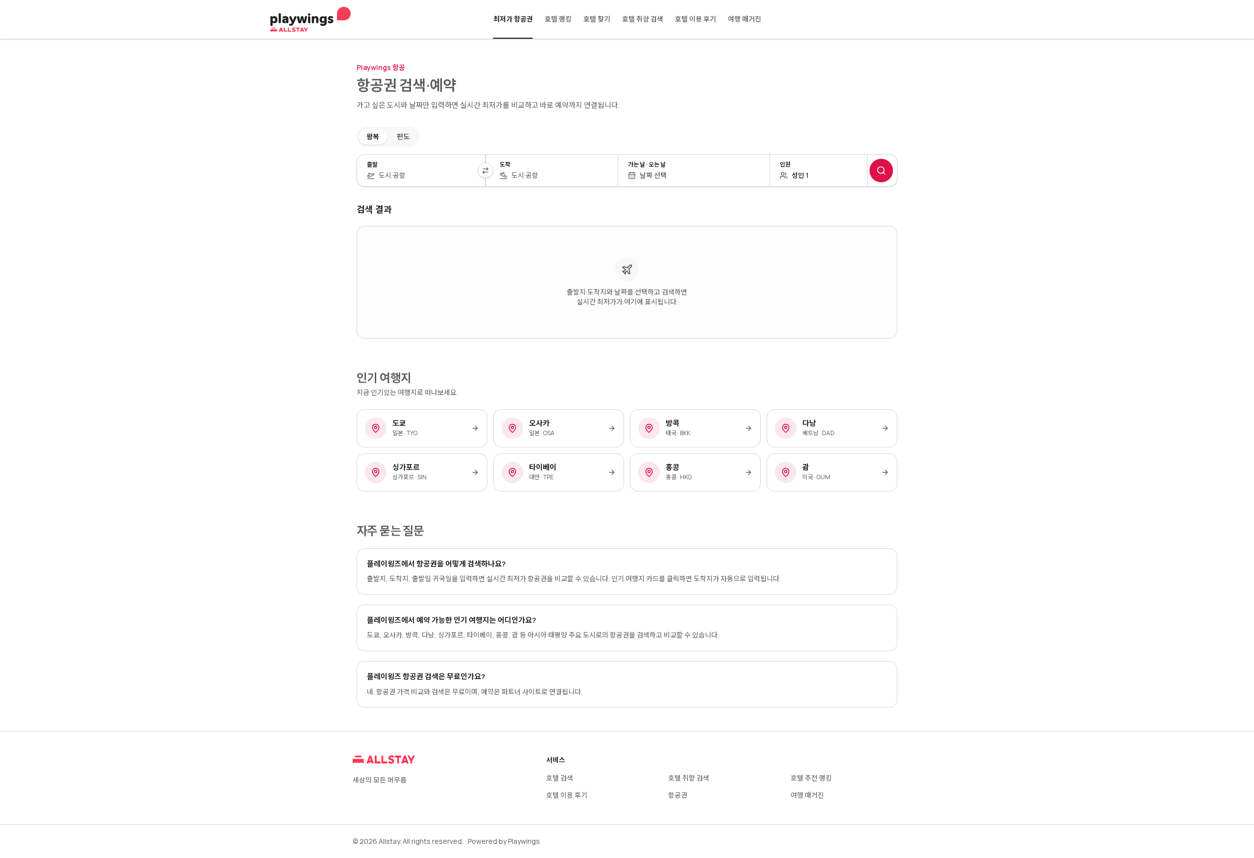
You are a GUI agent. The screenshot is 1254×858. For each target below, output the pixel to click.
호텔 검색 (559, 778)
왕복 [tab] (372, 136)
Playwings (524, 841)
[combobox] (427, 175)
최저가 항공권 (513, 19)
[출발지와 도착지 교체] (485, 170)
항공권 (677, 795)
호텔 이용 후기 (695, 19)
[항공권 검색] (881, 170)
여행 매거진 (744, 19)
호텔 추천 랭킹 (811, 778)
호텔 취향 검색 (642, 19)
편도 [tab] (403, 136)
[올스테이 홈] (310, 19)
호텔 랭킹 (558, 19)
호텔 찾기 (596, 19)
